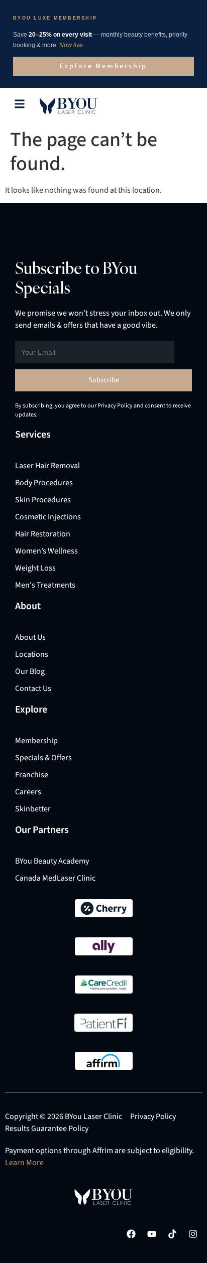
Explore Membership (103, 66)
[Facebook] (131, 1234)
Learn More (24, 1162)
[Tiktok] (172, 1234)
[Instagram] (193, 1234)
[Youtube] (152, 1234)
